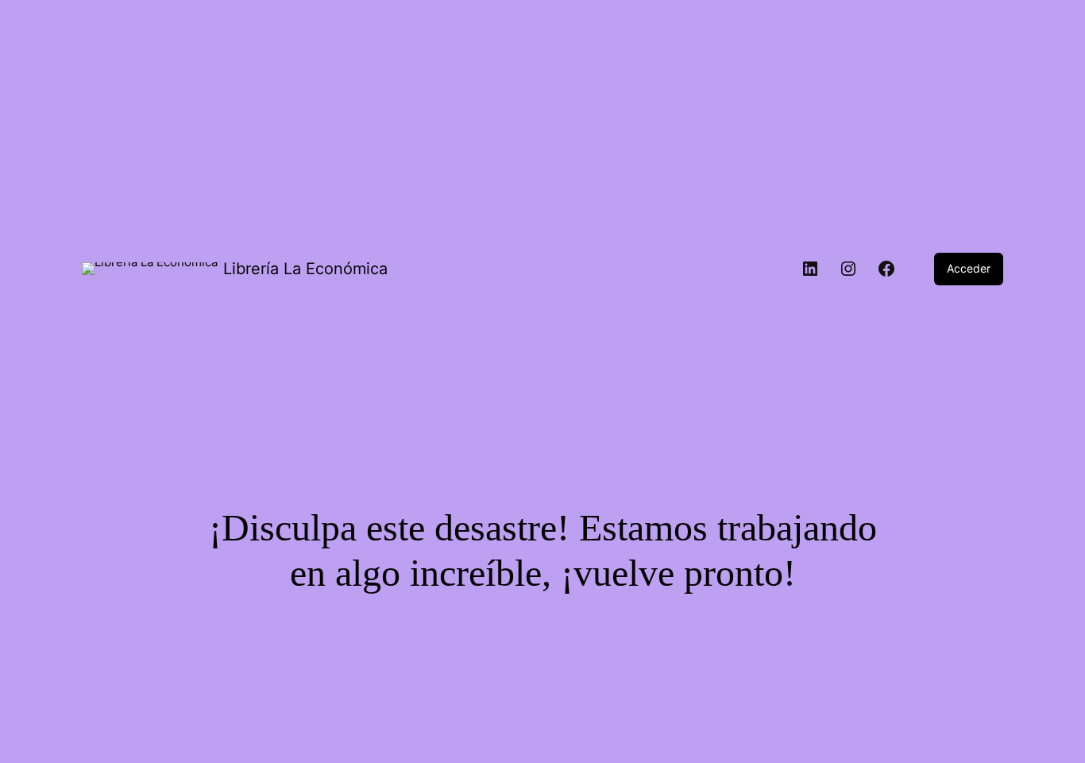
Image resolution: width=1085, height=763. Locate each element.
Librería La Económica (305, 268)
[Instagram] (848, 268)
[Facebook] (886, 268)
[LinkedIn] (810, 268)
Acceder (968, 268)
